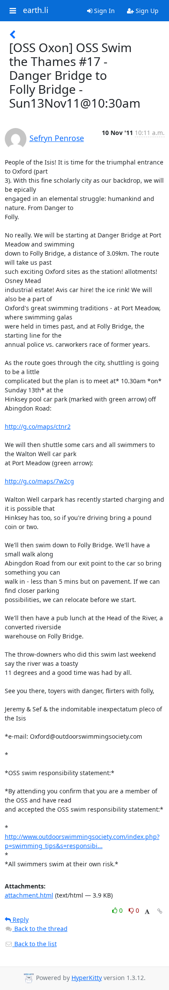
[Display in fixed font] (147, 912)
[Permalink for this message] (160, 911)
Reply (20, 919)
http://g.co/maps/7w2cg (39, 481)
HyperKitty (87, 978)
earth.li (36, 10)
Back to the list (35, 944)
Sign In (103, 11)
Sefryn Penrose (56, 138)
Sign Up (146, 11)
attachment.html (29, 895)
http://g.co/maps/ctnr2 (38, 426)
